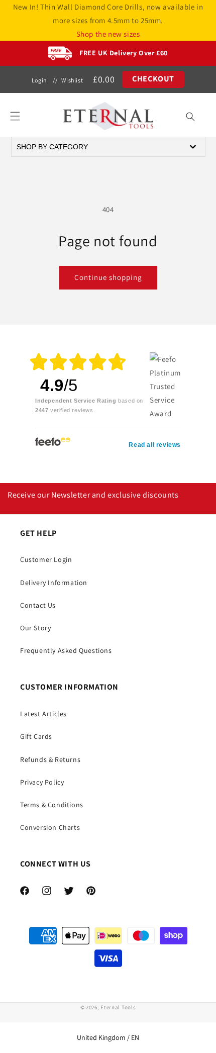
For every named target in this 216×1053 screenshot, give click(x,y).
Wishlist (72, 80)
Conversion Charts (50, 827)
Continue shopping (108, 277)
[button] (15, 116)
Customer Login (46, 559)
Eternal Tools (118, 1007)
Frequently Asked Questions (66, 650)
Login (39, 80)
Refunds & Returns (50, 759)
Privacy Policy (42, 782)
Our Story (35, 627)
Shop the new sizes (108, 34)
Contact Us (38, 605)
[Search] (190, 117)
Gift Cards (36, 736)
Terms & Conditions (51, 804)
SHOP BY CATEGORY (52, 147)
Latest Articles (43, 713)
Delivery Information (53, 582)
